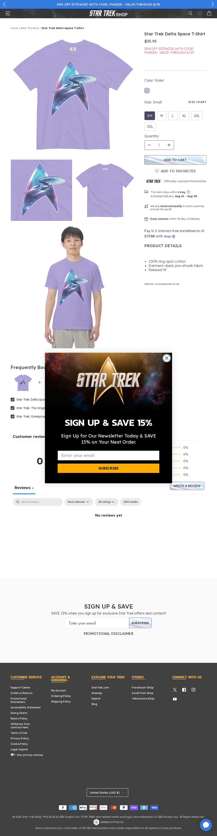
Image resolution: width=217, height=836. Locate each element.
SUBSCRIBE (109, 468)
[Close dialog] (166, 358)
